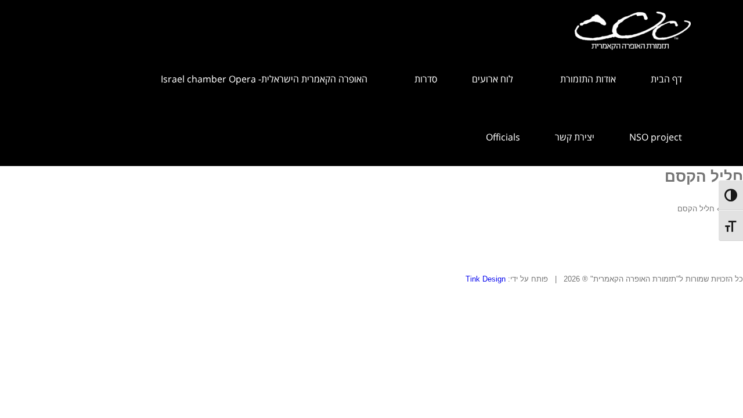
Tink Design (486, 279)
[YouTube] (18, 290)
